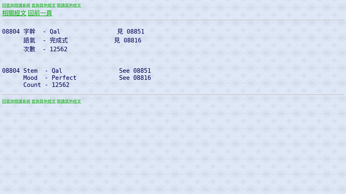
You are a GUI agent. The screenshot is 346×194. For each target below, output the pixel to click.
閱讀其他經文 (69, 5)
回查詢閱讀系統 (16, 5)
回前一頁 (40, 13)
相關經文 (14, 13)
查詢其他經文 (43, 5)
